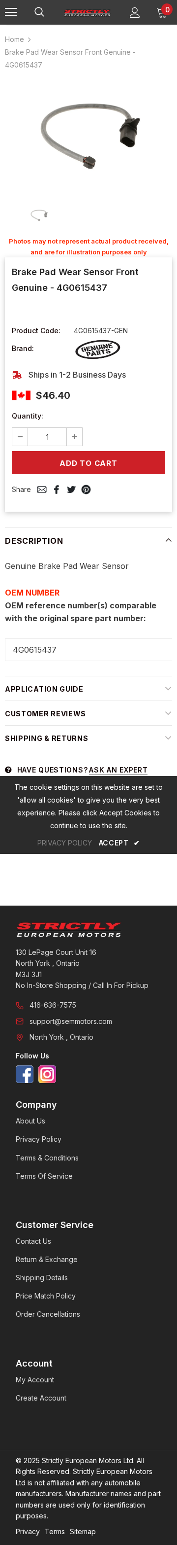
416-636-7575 (53, 1005)
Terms (55, 1531)
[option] (88, 135)
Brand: (23, 348)
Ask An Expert (118, 770)
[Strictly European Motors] (88, 929)
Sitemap (83, 1531)
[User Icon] (135, 12)
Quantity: (27, 416)
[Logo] (87, 12)
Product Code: (36, 330)
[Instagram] (47, 1074)
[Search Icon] (49, 12)
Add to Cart (88, 463)
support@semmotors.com (71, 1021)
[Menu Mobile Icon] (11, 12)
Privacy (28, 1531)
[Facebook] (24, 1074)
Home (14, 39)
